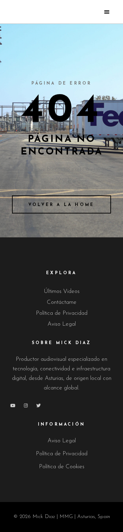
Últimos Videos (62, 291)
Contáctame (62, 302)
